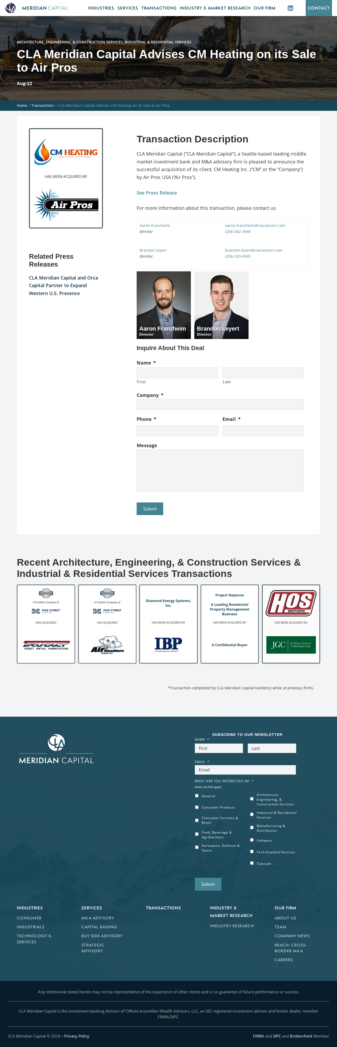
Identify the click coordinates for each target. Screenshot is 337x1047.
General (208, 796)
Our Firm (285, 908)
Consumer (29, 918)
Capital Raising (99, 927)
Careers (284, 960)
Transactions (42, 105)
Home (22, 105)
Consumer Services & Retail (220, 820)
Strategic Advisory (93, 948)
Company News (292, 936)
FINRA (258, 1036)
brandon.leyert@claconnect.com (253, 250)
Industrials (30, 927)
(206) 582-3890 (238, 231)
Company (150, 395)
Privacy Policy (76, 1036)
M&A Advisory (97, 918)
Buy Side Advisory (102, 936)
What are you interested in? (224, 781)
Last (227, 381)
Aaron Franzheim (155, 225)
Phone (146, 419)
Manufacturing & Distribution (271, 828)
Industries (30, 908)
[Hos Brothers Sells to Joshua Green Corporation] (291, 624)
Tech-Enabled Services (276, 852)
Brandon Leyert (153, 250)
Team (280, 927)
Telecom (264, 863)
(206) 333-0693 (238, 256)
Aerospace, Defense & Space (221, 847)
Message (147, 445)
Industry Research (232, 926)
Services (91, 908)
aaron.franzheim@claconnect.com (255, 225)
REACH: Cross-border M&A (291, 948)
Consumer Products (218, 807)
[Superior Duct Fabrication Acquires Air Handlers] (107, 624)
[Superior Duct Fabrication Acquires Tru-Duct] (46, 624)
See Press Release (157, 193)
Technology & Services (34, 939)
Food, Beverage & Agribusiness (217, 834)
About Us (285, 918)
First (141, 381)
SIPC (277, 1036)
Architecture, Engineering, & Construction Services (275, 799)
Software (264, 840)
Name (146, 363)
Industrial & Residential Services (277, 815)
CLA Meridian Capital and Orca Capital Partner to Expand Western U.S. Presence (63, 285)
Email (231, 419)
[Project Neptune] (230, 624)
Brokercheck (301, 1036)
